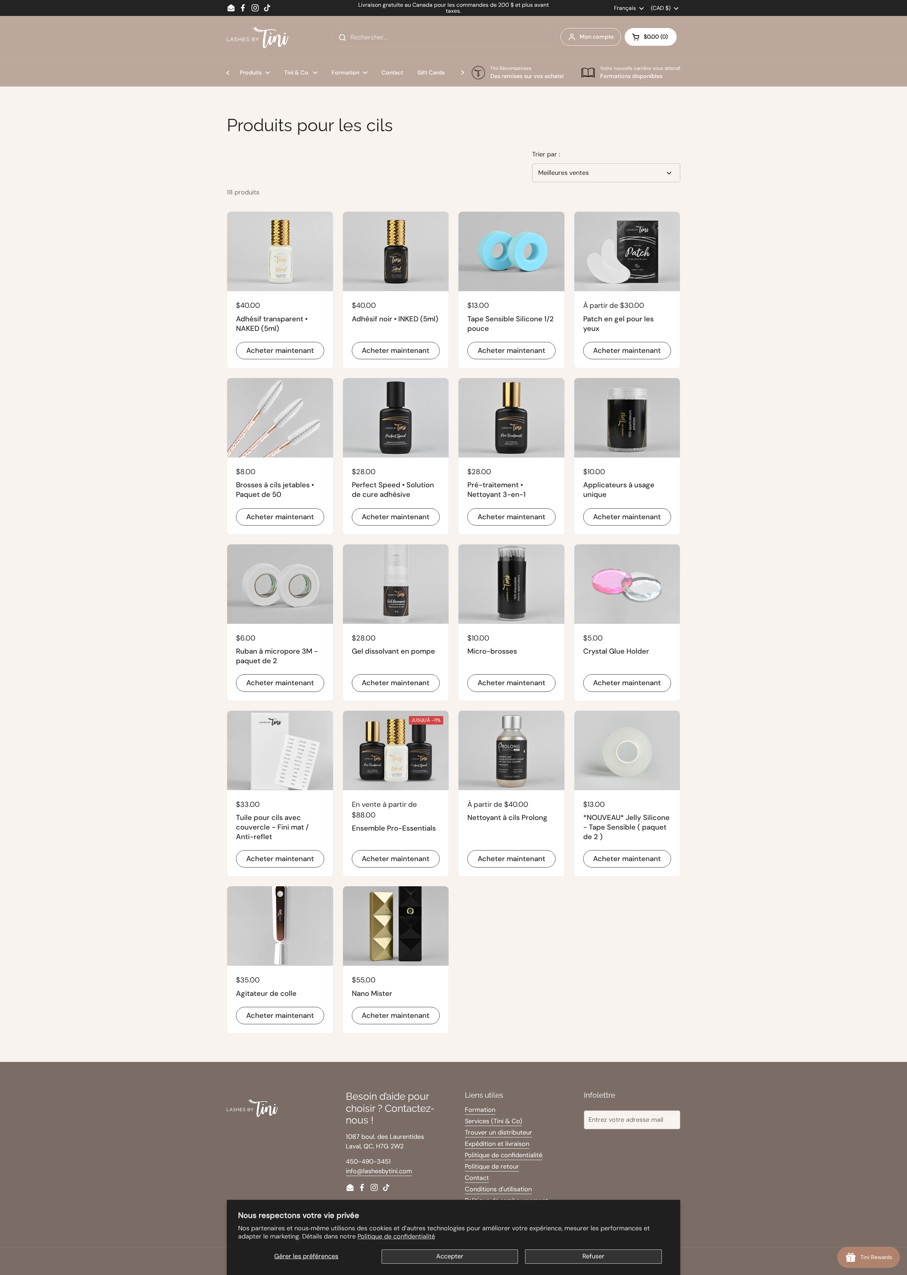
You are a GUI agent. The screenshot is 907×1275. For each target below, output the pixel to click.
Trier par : (546, 154)
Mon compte (597, 36)
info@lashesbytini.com (379, 1171)
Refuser (593, 1256)
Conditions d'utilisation (498, 1189)
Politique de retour (492, 1166)
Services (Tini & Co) (493, 1121)
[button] (651, 37)
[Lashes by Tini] (257, 37)
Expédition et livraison (497, 1144)
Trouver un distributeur (498, 1132)
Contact (477, 1178)
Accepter (449, 1256)
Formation (480, 1109)
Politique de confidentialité (396, 1236)
